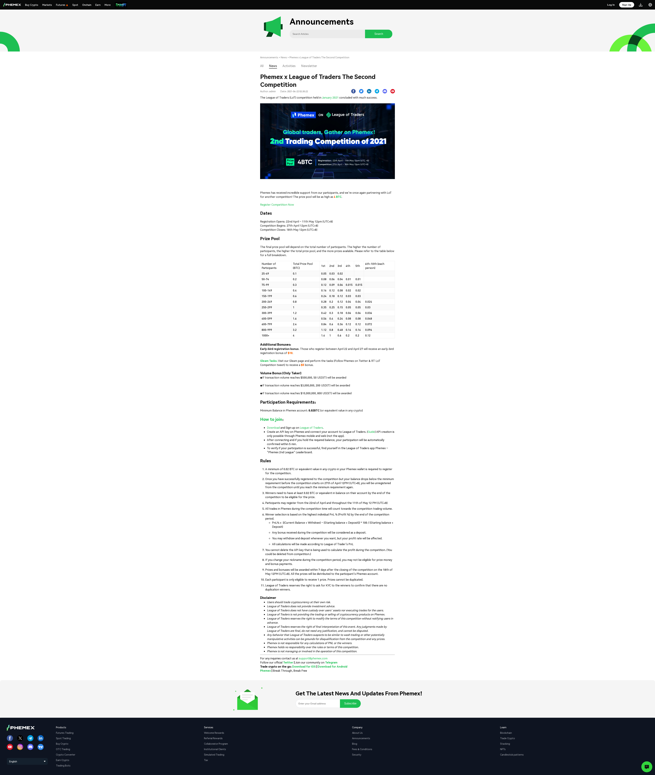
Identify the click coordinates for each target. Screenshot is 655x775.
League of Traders (311, 427)
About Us (357, 732)
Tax (206, 760)
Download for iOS (304, 666)
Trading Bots (63, 765)
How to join (271, 419)
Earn (97, 4)
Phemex (265, 670)
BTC (338, 196)
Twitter (288, 662)
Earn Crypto (62, 760)
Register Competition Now (277, 204)
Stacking (505, 743)
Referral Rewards (213, 738)
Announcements (269, 57)
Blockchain (506, 732)
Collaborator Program (216, 743)
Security (356, 754)
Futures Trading (65, 732)
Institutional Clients (215, 749)
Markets (47, 4)
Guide (371, 431)
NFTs (503, 749)
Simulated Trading (214, 754)
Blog (354, 743)
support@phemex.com (313, 658)
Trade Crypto (507, 738)
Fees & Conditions (362, 749)
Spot (75, 4)
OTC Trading (63, 749)
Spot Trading (63, 738)
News (284, 57)
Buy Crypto (31, 4)
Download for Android (332, 666)
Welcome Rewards (214, 732)
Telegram (331, 662)
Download (273, 427)
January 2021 (330, 97)
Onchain (86, 4)
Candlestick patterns (512, 754)
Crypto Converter (65, 754)
